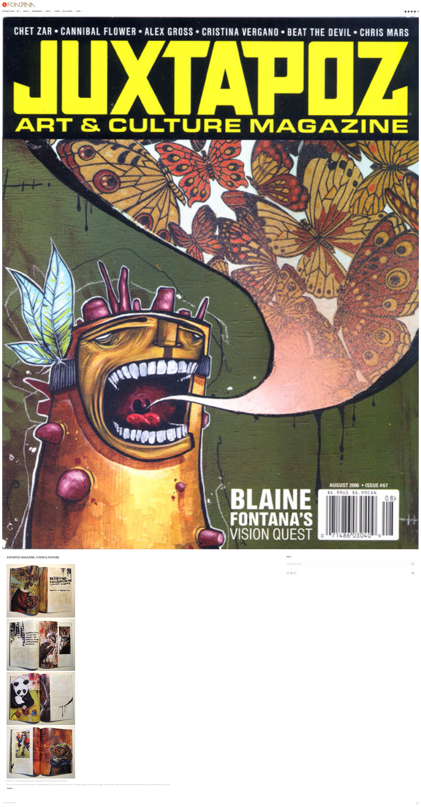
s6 (418, 11)
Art (18, 11)
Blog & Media (67, 11)
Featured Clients (8, 11)
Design (25, 11)
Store (78, 11)
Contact (57, 11)
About (48, 11)
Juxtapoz (10, 788)
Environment (37, 11)
